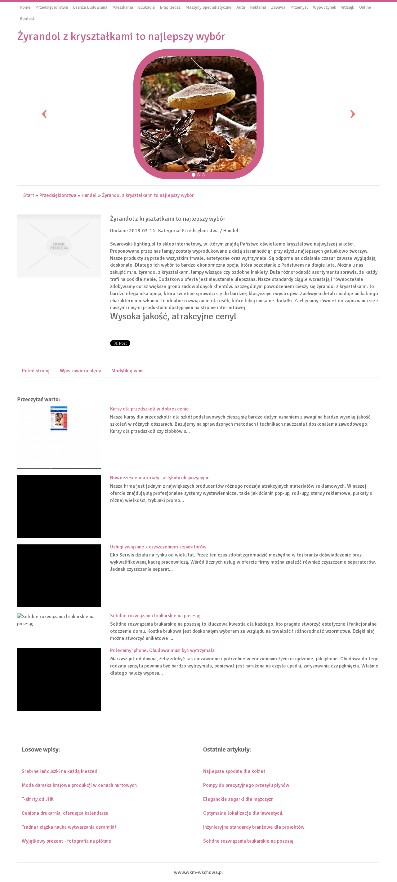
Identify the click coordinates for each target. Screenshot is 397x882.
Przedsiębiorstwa (57, 195)
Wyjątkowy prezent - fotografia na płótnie (66, 841)
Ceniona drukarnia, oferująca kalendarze (65, 813)
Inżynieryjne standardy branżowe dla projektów (254, 827)
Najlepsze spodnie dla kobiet (234, 771)
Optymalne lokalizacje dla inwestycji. (243, 813)
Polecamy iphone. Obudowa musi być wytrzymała (162, 650)
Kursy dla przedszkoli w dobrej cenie (149, 409)
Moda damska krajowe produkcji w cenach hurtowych (79, 785)
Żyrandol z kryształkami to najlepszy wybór (148, 195)
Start (28, 195)
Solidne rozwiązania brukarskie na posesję (155, 616)
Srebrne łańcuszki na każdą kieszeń (59, 771)
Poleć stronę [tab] (35, 371)
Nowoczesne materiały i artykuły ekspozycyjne (160, 478)
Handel (89, 195)
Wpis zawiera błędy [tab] (80, 371)
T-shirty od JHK (38, 799)
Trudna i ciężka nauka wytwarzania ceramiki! (69, 827)
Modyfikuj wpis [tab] (127, 371)
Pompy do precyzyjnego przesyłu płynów (246, 785)
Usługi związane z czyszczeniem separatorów (158, 547)
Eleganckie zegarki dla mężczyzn (238, 799)
